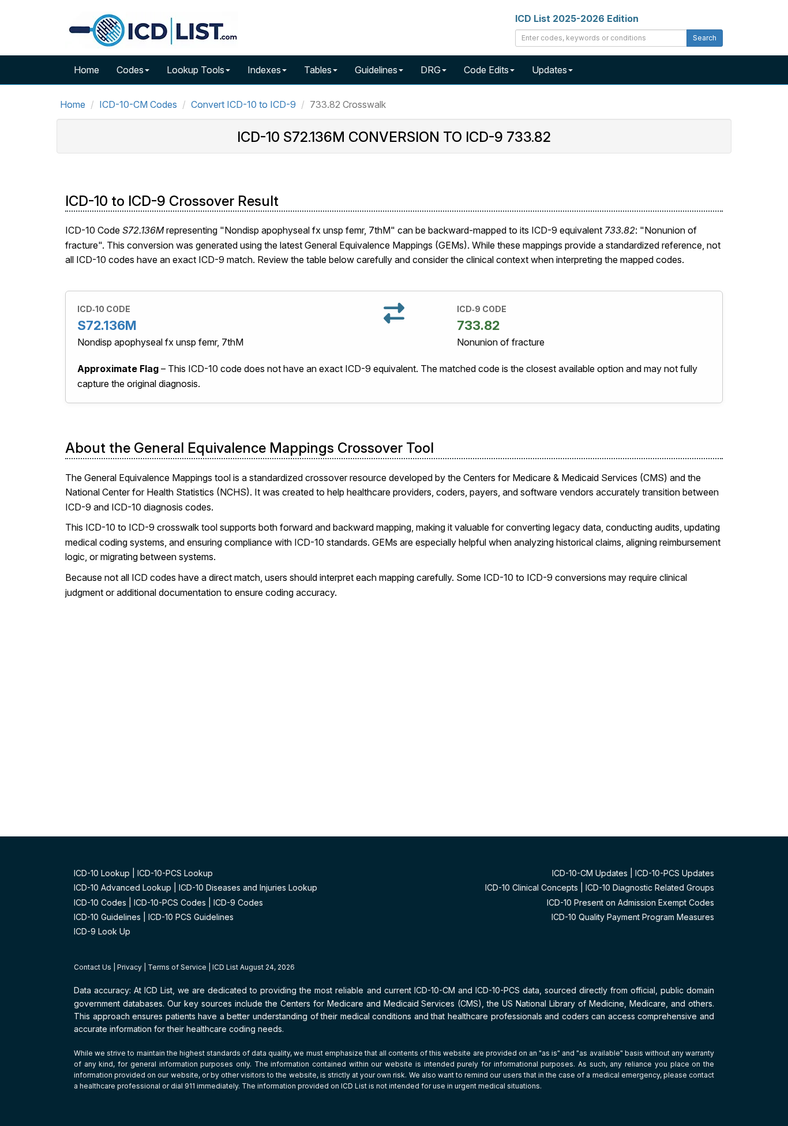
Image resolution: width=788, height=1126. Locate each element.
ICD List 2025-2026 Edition (577, 18)
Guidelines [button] (376, 70)
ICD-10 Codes (100, 902)
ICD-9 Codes (238, 902)
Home (86, 70)
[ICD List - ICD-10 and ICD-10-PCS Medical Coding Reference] (151, 29)
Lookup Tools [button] (195, 70)
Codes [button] (130, 70)
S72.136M (107, 325)
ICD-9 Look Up (102, 931)
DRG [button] (431, 70)
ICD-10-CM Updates (590, 873)
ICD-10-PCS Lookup (175, 873)
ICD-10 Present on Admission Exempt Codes (630, 902)
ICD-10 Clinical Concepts (531, 887)
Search (704, 37)
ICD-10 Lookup (102, 873)
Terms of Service (177, 967)
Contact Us (92, 967)
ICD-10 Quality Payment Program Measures (632, 917)
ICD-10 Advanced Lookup (122, 887)
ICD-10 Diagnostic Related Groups (650, 887)
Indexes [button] (264, 70)
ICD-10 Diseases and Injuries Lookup (248, 887)
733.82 (478, 325)
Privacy (129, 967)
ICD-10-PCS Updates (674, 873)
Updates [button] (549, 70)
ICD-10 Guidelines (107, 917)
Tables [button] (318, 70)
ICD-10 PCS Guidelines (191, 917)
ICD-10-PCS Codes (170, 902)
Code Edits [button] (486, 70)
